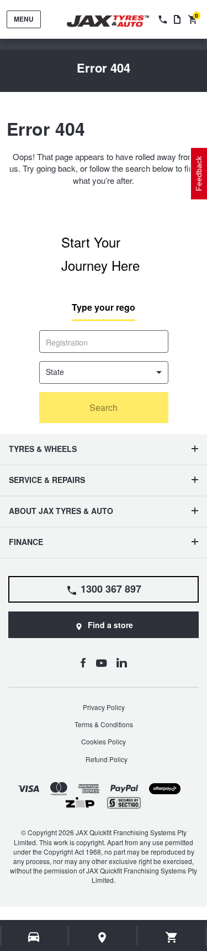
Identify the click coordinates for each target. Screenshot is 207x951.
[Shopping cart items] (172, 937)
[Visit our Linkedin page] (122, 662)
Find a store (110, 624)
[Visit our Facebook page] (83, 662)
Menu (24, 19)
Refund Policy (107, 759)
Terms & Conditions (104, 724)
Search (103, 407)
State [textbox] (55, 371)
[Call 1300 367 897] (161, 19)
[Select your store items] (102, 937)
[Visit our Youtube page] (101, 662)
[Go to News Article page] (177, 19)
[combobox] (103, 372)
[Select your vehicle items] (34, 937)
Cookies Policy (103, 741)
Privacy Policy (104, 707)
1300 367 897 (111, 589)
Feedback (198, 173)
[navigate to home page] (116, 21)
